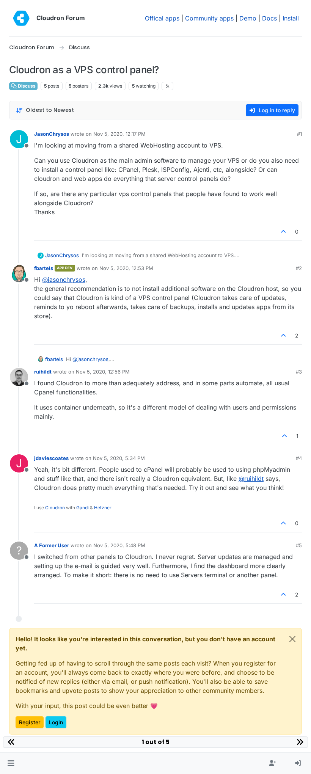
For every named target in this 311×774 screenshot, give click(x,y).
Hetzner (103, 507)
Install (291, 18)
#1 (299, 134)
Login (56, 722)
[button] (11, 763)
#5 (299, 545)
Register (29, 722)
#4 (299, 458)
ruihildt (43, 372)
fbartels (43, 268)
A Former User (51, 545)
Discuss (26, 86)
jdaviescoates (51, 458)
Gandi (82, 507)
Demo (247, 18)
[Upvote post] (284, 231)
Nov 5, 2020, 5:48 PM (119, 545)
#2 (299, 268)
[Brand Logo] (21, 18)
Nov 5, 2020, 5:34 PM (119, 458)
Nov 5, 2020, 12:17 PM (119, 134)
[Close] (292, 639)
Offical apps (162, 18)
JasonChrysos (51, 134)
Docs (269, 18)
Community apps (209, 18)
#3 (299, 372)
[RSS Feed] (167, 86)
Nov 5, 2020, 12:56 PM (103, 372)
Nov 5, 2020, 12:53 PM (126, 268)
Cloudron (55, 507)
